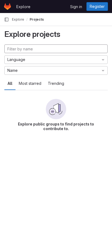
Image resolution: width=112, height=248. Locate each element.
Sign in (76, 6)
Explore (23, 6)
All (10, 83)
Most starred (30, 83)
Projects (37, 19)
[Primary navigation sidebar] (6, 19)
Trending (56, 83)
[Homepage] (7, 6)
